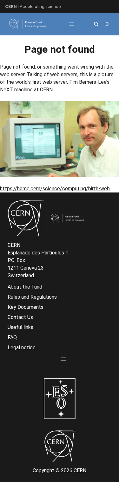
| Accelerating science (33, 6)
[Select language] (107, 24)
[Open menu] (71, 24)
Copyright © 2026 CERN (59, 470)
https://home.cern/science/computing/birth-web (55, 189)
